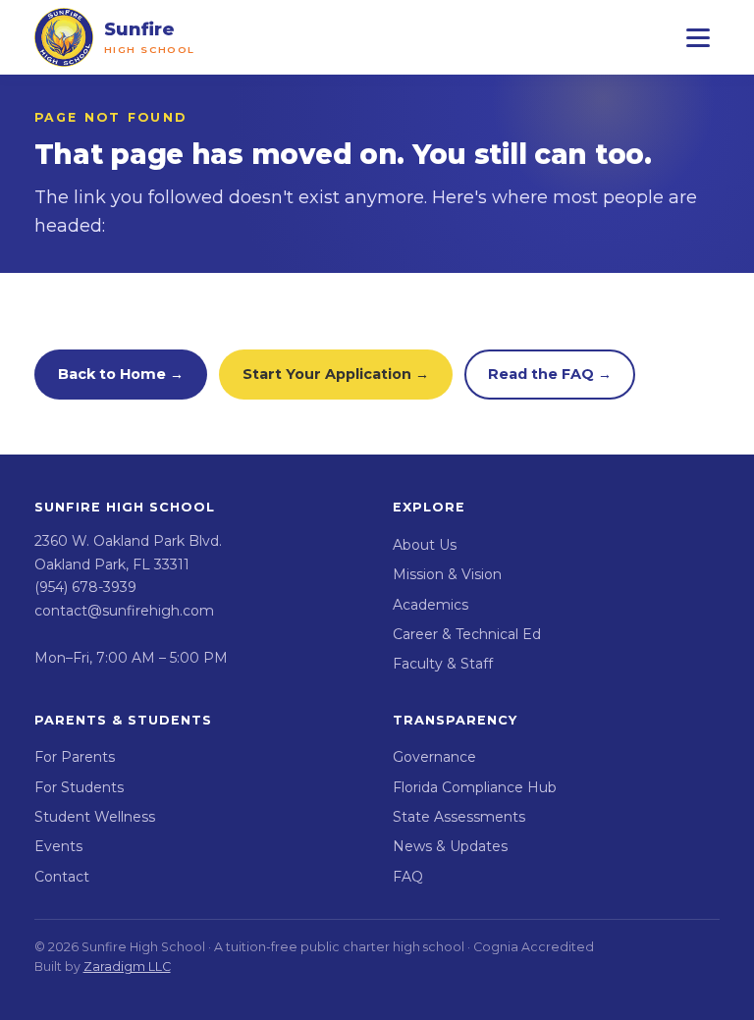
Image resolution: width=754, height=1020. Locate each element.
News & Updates (450, 846)
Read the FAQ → (550, 374)
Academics (430, 605)
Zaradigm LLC (127, 966)
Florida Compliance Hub (475, 787)
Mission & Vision (447, 574)
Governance (434, 757)
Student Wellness (94, 817)
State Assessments (459, 817)
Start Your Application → (335, 374)
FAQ (408, 877)
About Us (425, 545)
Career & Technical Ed (467, 634)
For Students (79, 787)
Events (58, 846)
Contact (61, 877)
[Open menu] (698, 37)
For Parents (74, 757)
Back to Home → (121, 374)
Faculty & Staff (443, 663)
